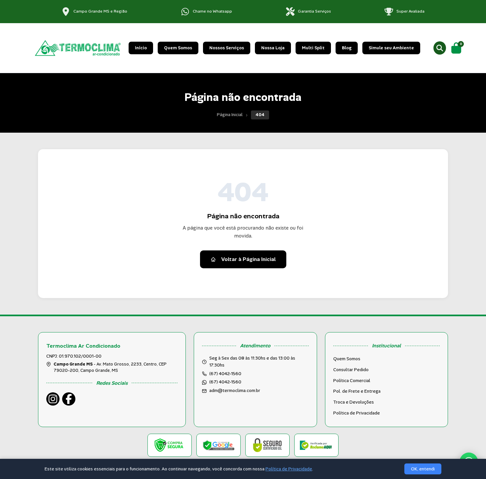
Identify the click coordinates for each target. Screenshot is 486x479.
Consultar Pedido (351, 369)
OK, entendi (423, 469)
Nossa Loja (273, 48)
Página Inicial (230, 114)
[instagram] (53, 399)
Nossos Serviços (226, 48)
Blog (346, 48)
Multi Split (313, 48)
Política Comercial (351, 380)
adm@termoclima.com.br (234, 390)
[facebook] (68, 399)
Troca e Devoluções (353, 402)
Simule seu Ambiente (391, 48)
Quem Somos (178, 48)
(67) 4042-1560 (225, 382)
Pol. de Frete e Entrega (357, 391)
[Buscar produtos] (439, 48)
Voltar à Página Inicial (248, 259)
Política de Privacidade (356, 413)
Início (141, 48)
